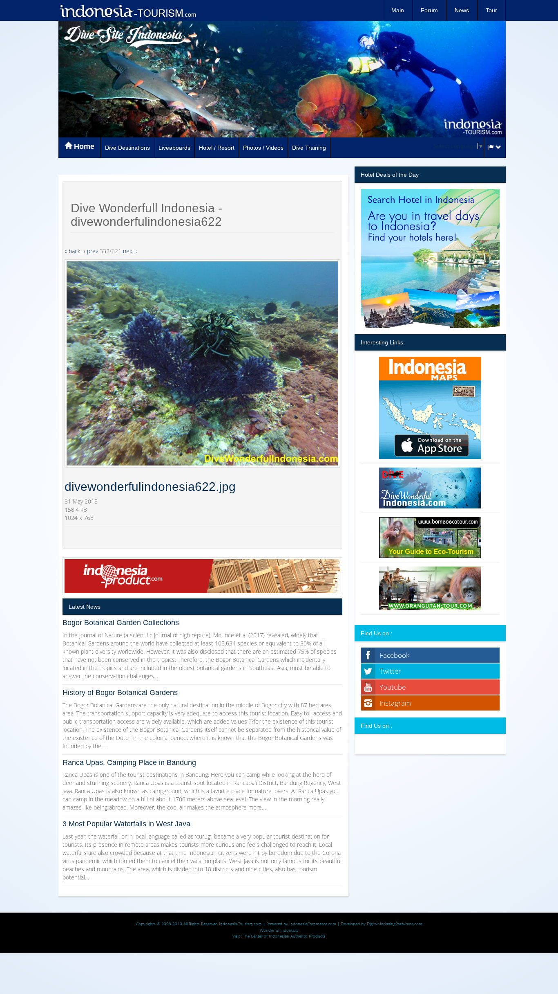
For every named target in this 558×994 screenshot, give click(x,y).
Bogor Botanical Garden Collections (120, 622)
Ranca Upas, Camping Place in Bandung (129, 762)
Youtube (392, 687)
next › (130, 251)
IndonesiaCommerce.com (312, 924)
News (462, 10)
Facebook (394, 655)
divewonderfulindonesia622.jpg (150, 486)
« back (72, 251)
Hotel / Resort (216, 147)
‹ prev (91, 251)
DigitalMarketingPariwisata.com (394, 924)
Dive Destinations (127, 147)
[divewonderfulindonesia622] (202, 363)
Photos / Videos (263, 147)
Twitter (390, 671)
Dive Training (309, 147)
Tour (491, 10)
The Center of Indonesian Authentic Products (284, 936)
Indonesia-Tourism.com (240, 924)
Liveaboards (174, 147)
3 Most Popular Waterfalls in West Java (126, 824)
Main (397, 10)
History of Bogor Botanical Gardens (120, 692)
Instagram (395, 703)
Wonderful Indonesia (279, 930)
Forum (429, 10)
